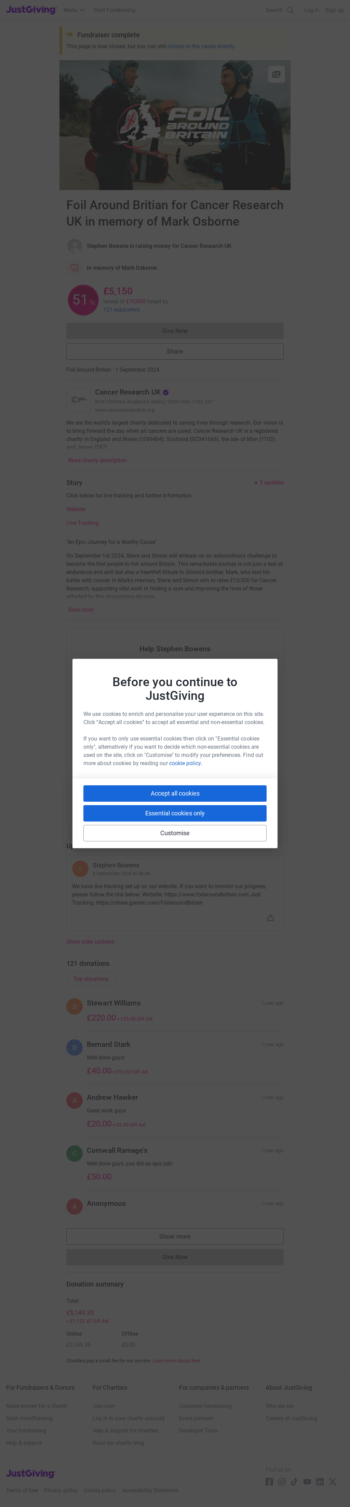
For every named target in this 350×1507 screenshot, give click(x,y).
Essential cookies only (175, 813)
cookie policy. (185, 763)
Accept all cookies (175, 793)
